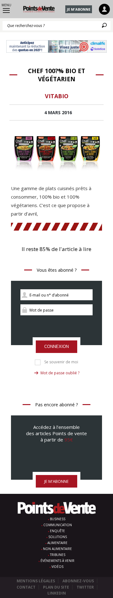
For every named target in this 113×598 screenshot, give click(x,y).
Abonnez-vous (78, 581)
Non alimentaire (57, 549)
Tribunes (57, 555)
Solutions (57, 537)
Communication (57, 525)
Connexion (56, 346)
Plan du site (56, 587)
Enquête (57, 531)
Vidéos (57, 566)
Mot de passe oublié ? (59, 373)
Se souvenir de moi (61, 362)
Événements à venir (57, 560)
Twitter (85, 587)
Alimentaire (57, 543)
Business (57, 519)
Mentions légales (36, 581)
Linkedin (56, 593)
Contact (26, 587)
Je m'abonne (78, 9)
